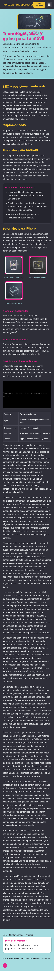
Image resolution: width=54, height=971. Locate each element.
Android (29, 935)
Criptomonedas (16, 935)
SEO (5, 935)
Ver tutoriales (39, 5)
